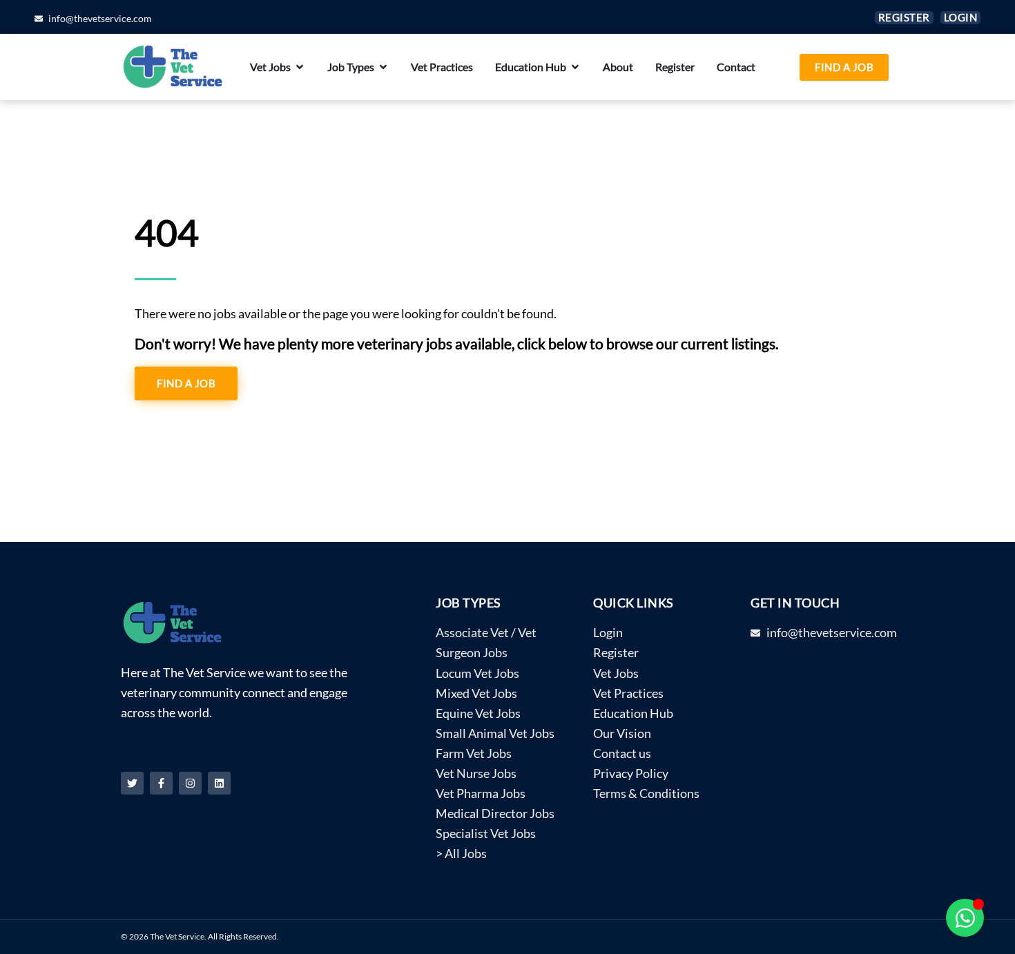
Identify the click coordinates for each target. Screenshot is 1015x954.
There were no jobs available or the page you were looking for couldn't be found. (346, 313)
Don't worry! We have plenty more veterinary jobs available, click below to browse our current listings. (456, 343)
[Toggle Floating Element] (965, 918)
